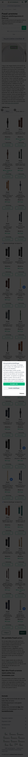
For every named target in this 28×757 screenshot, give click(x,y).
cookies (9, 367)
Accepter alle (14, 384)
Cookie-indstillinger (14, 388)
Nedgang (22, 393)
